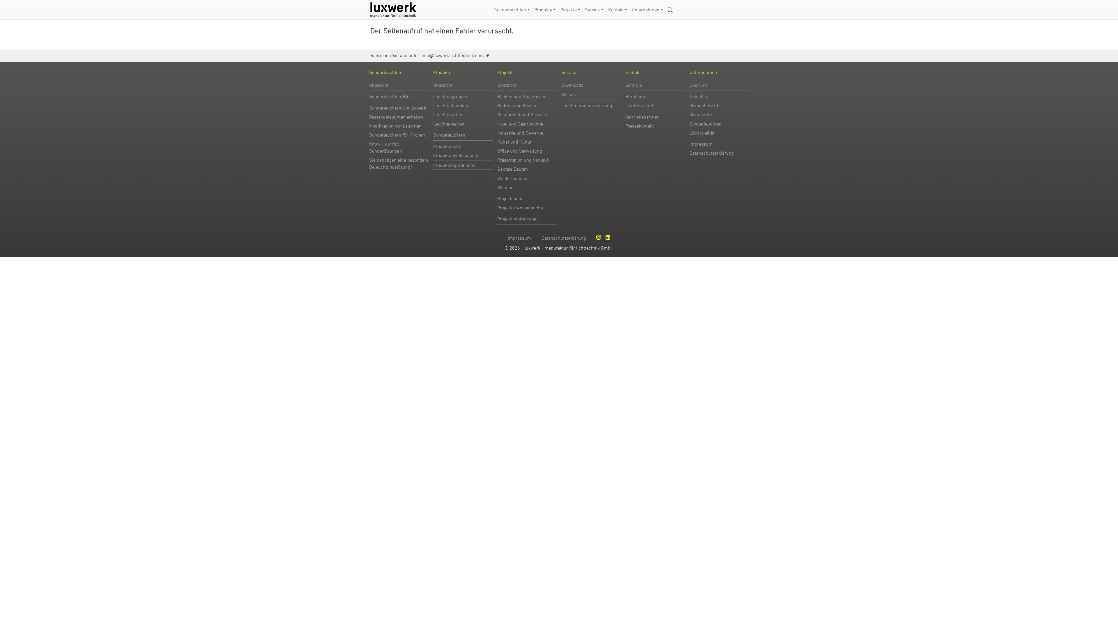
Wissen (568, 94)
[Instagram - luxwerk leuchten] (598, 237)
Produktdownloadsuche (457, 155)
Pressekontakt (639, 125)
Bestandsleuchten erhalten (396, 116)
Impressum (701, 143)
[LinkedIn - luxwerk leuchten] (608, 237)
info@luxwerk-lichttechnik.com (453, 55)
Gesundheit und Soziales (522, 114)
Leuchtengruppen (451, 96)
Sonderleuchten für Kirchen (397, 134)
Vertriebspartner (642, 116)
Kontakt (616, 9)
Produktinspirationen (454, 165)
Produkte (543, 9)
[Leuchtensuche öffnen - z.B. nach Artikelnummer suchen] (669, 9)
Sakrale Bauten (512, 169)
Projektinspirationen (517, 218)
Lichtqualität (701, 132)
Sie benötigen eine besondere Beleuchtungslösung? (399, 163)
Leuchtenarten (447, 114)
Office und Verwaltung (519, 150)
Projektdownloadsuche (520, 207)
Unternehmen (645, 9)
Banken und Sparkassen (521, 96)
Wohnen (505, 187)
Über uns (698, 85)
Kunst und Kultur (514, 141)
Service (592, 9)
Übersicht (379, 85)
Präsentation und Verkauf (522, 159)
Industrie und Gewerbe (520, 132)
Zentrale (633, 85)
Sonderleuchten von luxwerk (397, 107)
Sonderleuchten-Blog (390, 96)
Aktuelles (698, 96)
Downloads (572, 85)
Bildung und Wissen (517, 105)
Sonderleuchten (510, 9)
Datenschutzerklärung (711, 153)
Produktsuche (447, 146)
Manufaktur (700, 114)
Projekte (568, 9)
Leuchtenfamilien (450, 105)
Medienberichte (705, 105)
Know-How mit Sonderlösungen (385, 147)
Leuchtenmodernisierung (586, 105)
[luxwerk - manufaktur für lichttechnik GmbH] (394, 9)
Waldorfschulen (513, 178)
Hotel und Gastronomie (520, 123)
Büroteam (635, 96)
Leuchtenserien (448, 123)
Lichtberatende (640, 105)
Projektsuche (510, 198)
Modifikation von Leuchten (395, 125)
